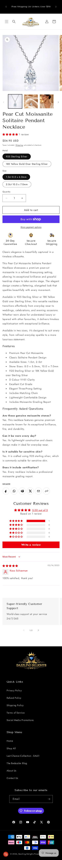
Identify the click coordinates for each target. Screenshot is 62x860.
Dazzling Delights (26, 854)
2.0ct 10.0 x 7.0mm (17, 184)
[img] (10, 566)
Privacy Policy (14, 690)
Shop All (11, 748)
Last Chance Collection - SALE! (23, 755)
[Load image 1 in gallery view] (15, 101)
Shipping (19, 145)
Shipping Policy (15, 705)
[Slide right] (58, 102)
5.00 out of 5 (40, 510)
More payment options (31, 227)
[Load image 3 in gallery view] (31, 101)
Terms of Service (16, 712)
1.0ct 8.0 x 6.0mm (16, 177)
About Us (11, 770)
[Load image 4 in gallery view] (47, 101)
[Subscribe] (49, 799)
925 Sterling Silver (16, 156)
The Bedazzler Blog (17, 763)
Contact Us (12, 778)
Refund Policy (14, 698)
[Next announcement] (56, 6)
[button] (6, 21)
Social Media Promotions (20, 720)
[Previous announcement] (6, 6)
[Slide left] (3, 102)
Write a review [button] (31, 545)
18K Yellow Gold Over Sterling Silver (27, 164)
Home (10, 740)
